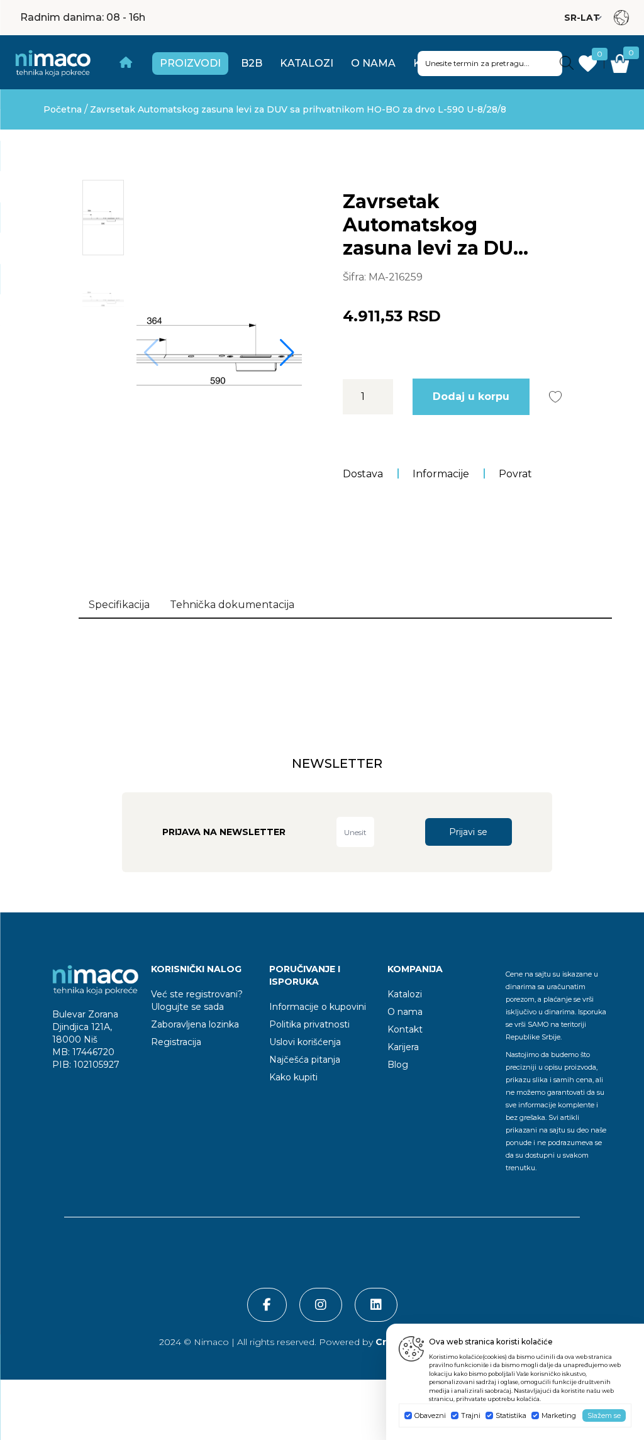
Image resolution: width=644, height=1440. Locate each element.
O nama (373, 63)
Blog (397, 1064)
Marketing (558, 1415)
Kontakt (405, 1029)
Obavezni (430, 1415)
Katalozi (306, 63)
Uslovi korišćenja (305, 1042)
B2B (251, 63)
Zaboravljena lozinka (195, 1024)
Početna (62, 109)
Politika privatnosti (309, 1024)
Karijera (403, 1047)
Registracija (176, 1042)
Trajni (470, 1415)
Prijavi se (468, 832)
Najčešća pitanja (304, 1059)
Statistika (511, 1415)
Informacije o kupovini (317, 1006)
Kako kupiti (293, 1077)
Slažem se (604, 1415)
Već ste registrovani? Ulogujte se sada (197, 1000)
